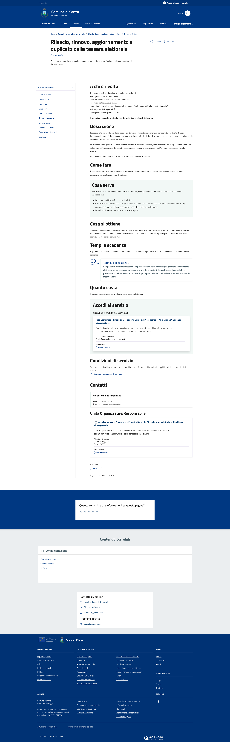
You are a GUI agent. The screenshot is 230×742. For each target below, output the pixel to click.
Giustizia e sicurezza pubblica (127, 656)
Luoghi (158, 680)
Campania (43, 3)
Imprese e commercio (124, 660)
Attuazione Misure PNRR (47, 726)
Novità (64, 23)
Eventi (158, 684)
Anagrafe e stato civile (86, 664)
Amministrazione (47, 23)
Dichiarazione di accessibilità (127, 712)
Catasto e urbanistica (85, 675)
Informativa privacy (124, 705)
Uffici (39, 664)
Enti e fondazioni (44, 668)
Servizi (76, 23)
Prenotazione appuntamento (88, 705)
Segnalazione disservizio (86, 708)
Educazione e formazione (87, 683)
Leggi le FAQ (82, 701)
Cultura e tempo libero (86, 679)
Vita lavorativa (122, 679)
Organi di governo (44, 656)
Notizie (158, 656)
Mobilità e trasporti (123, 664)
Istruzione (163, 23)
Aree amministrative (45, 660)
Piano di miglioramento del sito (80, 726)
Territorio (159, 688)
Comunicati (160, 660)
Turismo (119, 675)
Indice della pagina (46, 87)
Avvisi (158, 664)
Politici (40, 671)
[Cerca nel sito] (187, 13)
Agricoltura (131, 23)
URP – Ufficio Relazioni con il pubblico (52, 709)
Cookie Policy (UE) (123, 716)
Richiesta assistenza (85, 712)
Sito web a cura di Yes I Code (51, 736)
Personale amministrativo (47, 675)
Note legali (120, 708)
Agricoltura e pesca (84, 656)
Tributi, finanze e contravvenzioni (129, 671)
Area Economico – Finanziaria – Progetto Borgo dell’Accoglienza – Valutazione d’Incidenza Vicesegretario (138, 321)
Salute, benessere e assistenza (128, 668)
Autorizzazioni (82, 671)
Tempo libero (147, 23)
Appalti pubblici (83, 668)
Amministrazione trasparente (128, 701)
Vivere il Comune (92, 23)
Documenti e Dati (44, 679)
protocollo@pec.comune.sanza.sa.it (55, 712)
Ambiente (81, 660)
